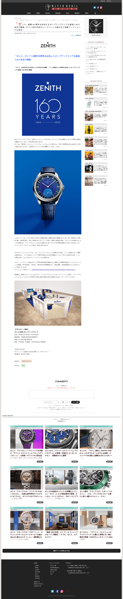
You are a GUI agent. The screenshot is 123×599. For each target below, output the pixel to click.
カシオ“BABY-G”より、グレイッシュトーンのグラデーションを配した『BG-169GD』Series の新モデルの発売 (100, 168)
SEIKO (90, 176)
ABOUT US (37, 582)
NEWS (38, 13)
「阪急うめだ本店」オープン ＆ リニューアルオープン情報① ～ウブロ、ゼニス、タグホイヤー (61, 534)
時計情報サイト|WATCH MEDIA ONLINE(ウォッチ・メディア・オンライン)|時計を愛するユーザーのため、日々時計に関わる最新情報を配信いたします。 (61, 7)
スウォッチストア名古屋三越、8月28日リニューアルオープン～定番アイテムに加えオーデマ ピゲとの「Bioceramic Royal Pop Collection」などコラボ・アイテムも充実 (100, 157)
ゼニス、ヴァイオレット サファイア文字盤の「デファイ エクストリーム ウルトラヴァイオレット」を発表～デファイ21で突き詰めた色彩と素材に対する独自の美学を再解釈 (26, 455)
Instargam (61, 591)
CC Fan (52, 572)
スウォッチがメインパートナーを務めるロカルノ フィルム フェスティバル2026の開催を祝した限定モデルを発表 (100, 129)
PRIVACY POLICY (38, 584)
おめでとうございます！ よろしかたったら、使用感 (96, 47)
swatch (91, 124)
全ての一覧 (53, 565)
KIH (51, 574)
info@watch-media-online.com (76, 567)
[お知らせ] (102, 9)
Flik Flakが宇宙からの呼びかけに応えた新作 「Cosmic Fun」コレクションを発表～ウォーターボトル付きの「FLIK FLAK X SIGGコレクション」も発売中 (100, 143)
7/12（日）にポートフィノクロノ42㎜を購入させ (96, 52)
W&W (86, 13)
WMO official (96, 35)
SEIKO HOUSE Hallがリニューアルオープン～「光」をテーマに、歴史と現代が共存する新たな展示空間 (100, 181)
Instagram (101, 7)
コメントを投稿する (76, 35)
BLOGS (48, 13)
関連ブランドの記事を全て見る (61, 551)
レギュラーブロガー (54, 563)
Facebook (95, 7)
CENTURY (91, 98)
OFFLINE (57, 13)
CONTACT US (37, 586)
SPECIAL (37, 578)
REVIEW (77, 13)
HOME (29, 13)
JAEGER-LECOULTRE (93, 85)
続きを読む (40, 461)
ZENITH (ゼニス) (31, 33)
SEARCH (95, 13)
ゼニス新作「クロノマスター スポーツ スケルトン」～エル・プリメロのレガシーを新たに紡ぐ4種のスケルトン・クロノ (96, 494)
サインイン (60, 405)
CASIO (90, 163)
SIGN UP (103, 1)
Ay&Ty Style (53, 570)
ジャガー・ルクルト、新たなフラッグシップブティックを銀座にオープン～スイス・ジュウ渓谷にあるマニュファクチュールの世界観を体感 (100, 91)
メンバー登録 (56, 409)
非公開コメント (93, 63)
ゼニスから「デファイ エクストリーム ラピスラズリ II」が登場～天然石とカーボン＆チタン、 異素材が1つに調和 (61, 453)
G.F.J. (23, 365)
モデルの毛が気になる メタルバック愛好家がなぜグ (96, 56)
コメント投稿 (75, 402)
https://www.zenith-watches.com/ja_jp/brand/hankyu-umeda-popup (53, 270)
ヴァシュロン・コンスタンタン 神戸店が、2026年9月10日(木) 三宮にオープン (100, 115)
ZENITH (15, 428)
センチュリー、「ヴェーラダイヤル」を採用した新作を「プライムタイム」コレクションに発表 (100, 103)
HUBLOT (50, 509)
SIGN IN (109, 1)
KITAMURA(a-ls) (54, 567)
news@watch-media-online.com (77, 573)
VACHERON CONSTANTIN (95, 111)
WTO (67, 13)
